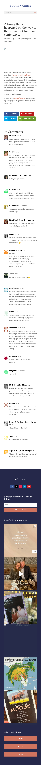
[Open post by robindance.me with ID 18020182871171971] (20, 706)
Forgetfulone (15, 370)
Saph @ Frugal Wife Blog (19, 450)
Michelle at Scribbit (17, 385)
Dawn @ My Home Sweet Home (22, 422)
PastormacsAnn (16, 205)
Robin (8, 39)
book (20, 738)
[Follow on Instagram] (20, 486)
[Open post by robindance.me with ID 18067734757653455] (20, 640)
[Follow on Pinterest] (29, 486)
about (20, 746)
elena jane (13, 274)
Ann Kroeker (14, 288)
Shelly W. (13, 136)
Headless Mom (15, 250)
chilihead (13, 234)
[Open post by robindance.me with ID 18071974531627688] (20, 540)
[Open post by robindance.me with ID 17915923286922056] (20, 607)
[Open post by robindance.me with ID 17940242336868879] (20, 673)
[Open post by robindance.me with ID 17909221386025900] (20, 573)
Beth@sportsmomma (18, 175)
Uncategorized (27, 39)
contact (20, 754)
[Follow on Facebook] (12, 486)
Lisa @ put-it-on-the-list (19, 220)
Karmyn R (13, 356)
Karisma (12, 189)
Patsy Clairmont (19, 98)
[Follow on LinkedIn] (24, 486)
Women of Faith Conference (22, 75)
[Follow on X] (16, 486)
